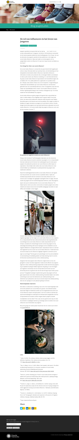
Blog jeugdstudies (39, 25)
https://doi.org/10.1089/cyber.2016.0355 (32, 380)
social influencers (32, 45)
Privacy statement (68, 435)
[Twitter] (21, 408)
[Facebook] (33, 408)
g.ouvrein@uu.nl (26, 307)
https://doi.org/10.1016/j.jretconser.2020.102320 (42, 371)
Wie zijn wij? (12, 29)
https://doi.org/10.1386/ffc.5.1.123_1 (31, 362)
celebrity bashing (24, 45)
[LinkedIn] (27, 408)
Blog (7, 29)
